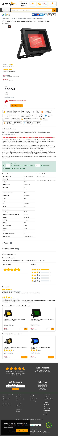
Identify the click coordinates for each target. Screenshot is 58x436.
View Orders (19, 401)
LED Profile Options (48, 399)
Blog (4, 397)
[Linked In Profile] (46, 386)
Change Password (20, 399)
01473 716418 (24, 4)
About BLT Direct (6, 399)
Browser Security (33, 399)
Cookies (31, 397)
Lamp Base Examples (48, 397)
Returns (18, 411)
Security (32, 395)
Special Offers (47, 410)
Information (47, 395)
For (4, 165)
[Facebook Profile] (44, 386)
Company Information (8, 395)
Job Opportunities (7, 405)
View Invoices (19, 403)
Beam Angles (46, 404)
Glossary (45, 412)
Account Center (20, 395)
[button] (54, 319)
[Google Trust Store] (6, 14)
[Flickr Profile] (45, 388)
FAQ (44, 406)
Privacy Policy (33, 401)
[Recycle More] (49, 425)
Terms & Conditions (7, 403)
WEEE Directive (47, 408)
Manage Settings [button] (8, 427)
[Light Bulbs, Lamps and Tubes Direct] (9, 4)
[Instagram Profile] (40, 388)
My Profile (18, 397)
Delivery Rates (6, 401)
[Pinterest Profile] (42, 388)
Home (3, 18)
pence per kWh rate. (44, 165)
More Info (24, 357)
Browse (6, 10)
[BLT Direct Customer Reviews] (15, 369)
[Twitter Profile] (39, 386)
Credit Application (20, 407)
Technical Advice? (10, 254)
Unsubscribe (19, 409)
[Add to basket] (25, 329)
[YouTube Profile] (41, 386)
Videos (45, 414)
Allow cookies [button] (22, 430)
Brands (8, 18)
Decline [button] (9, 430)
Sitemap (4, 407)
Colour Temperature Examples (48, 401)
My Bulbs (18, 405)
